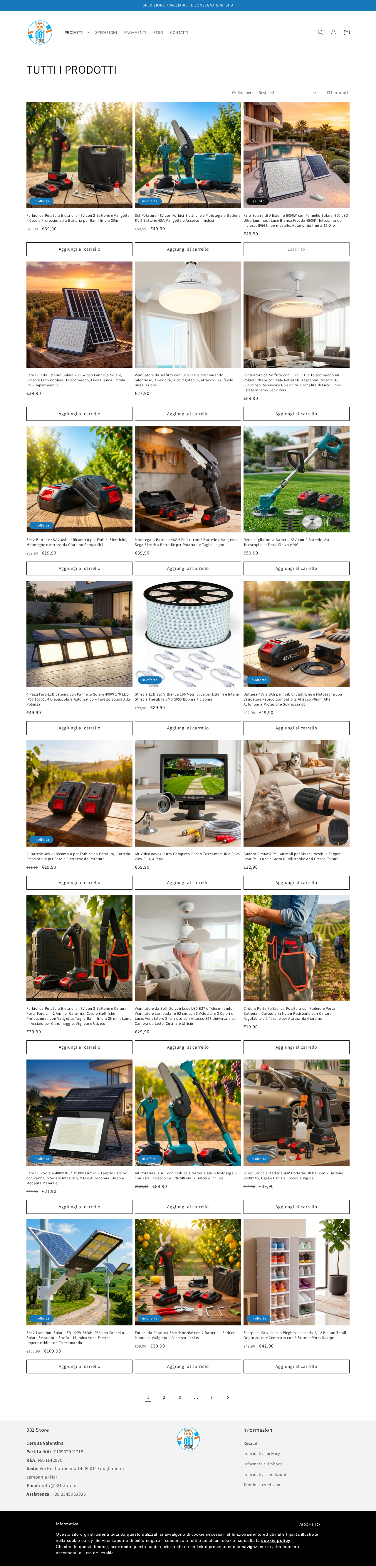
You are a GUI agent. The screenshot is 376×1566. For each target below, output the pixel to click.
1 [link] (148, 1397)
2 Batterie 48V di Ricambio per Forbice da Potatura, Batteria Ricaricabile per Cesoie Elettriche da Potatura (78, 856)
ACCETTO (309, 1524)
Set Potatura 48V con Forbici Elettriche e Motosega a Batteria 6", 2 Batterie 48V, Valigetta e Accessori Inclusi (188, 218)
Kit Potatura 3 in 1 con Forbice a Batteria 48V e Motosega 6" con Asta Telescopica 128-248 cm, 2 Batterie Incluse (186, 1176)
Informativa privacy (262, 1453)
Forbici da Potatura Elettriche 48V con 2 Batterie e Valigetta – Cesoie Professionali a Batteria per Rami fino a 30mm (78, 218)
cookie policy (276, 1540)
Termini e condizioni (263, 1484)
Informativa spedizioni (265, 1474)
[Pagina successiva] (227, 1397)
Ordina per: (242, 92)
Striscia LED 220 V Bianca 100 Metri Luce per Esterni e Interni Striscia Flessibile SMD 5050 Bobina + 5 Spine (187, 697)
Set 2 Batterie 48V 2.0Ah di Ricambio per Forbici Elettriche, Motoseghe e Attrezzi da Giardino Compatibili (76, 542)
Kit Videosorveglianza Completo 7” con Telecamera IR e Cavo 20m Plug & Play (187, 856)
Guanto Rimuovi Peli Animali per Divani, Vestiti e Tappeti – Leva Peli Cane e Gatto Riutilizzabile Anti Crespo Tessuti (294, 856)
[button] (76, 32)
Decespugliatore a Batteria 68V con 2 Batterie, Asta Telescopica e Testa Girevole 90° (288, 542)
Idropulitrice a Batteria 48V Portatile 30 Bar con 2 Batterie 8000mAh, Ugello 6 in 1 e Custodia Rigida (293, 1176)
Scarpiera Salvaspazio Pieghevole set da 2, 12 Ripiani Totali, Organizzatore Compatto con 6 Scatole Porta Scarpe (296, 1335)
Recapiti (251, 1443)
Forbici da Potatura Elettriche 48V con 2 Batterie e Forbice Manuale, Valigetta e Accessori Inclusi (185, 1335)
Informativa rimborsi (263, 1463)
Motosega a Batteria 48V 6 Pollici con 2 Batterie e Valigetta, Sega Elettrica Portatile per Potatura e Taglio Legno (186, 542)
